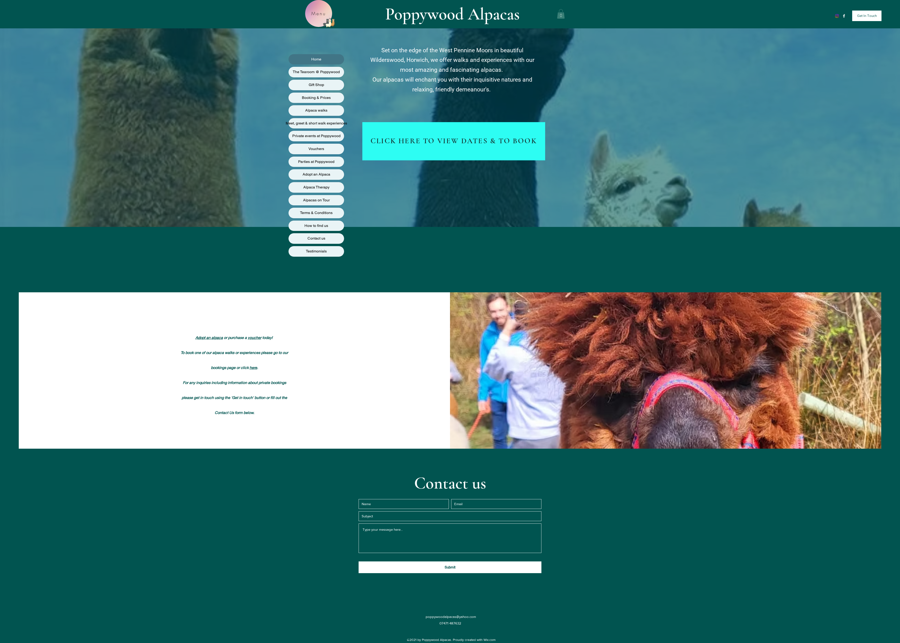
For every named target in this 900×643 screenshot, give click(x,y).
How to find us (316, 225)
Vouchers (316, 149)
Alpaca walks (316, 110)
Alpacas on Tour (316, 200)
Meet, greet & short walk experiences (316, 123)
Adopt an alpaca (209, 337)
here (253, 367)
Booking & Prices (316, 97)
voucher (254, 337)
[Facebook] (844, 16)
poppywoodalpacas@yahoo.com (451, 617)
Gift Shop (316, 85)
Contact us (316, 238)
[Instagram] (837, 16)
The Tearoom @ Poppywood (316, 72)
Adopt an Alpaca (316, 174)
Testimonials (316, 251)
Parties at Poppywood (316, 161)
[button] (561, 14)
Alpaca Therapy (316, 187)
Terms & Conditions (316, 213)
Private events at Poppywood (316, 136)
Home (316, 59)
